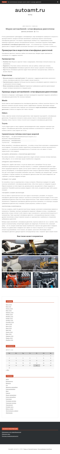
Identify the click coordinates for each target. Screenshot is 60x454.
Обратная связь (6, 434)
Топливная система (11, 401)
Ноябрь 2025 (9, 318)
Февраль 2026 (9, 312)
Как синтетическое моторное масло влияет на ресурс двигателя (24, 2)
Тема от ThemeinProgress (30, 449)
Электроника (9, 413)
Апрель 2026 (9, 308)
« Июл (7, 370)
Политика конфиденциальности (10, 436)
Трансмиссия (9, 405)
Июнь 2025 (9, 328)
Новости (8, 393)
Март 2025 (8, 334)
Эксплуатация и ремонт (12, 410)
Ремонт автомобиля (11, 395)
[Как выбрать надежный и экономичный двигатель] (30, 280)
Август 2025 (9, 324)
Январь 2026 (9, 314)
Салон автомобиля (11, 397)
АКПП (7, 379)
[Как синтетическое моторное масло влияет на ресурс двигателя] (30, 247)
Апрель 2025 (9, 332)
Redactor (28, 26)
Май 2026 (8, 306)
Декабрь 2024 (9, 340)
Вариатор (8, 383)
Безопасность (9, 381)
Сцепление (9, 399)
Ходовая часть (9, 407)
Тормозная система (11, 403)
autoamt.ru (30, 11)
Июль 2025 (9, 326)
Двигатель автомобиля (27, 31)
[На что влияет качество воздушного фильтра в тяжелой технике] (30, 264)
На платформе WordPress (45, 449)
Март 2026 (9, 310)
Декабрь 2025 (9, 316)
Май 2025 (8, 330)
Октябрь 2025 (9, 320)
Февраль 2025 (9, 336)
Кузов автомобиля (10, 389)
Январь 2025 (9, 338)
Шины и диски (9, 409)
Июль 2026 (9, 304)
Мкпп (7, 391)
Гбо (7, 385)
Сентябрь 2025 (10, 322)
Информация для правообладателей (11, 432)
